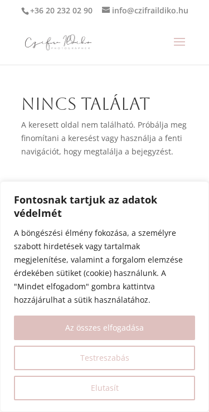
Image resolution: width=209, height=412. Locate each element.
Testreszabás (104, 357)
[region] (104, 296)
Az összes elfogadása (104, 327)
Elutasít (105, 387)
